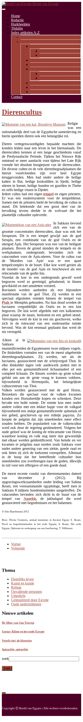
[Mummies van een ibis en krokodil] (54, 341)
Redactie (17, 20)
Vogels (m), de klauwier (17, 640)
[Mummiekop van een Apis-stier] (26, 225)
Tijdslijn (17, 28)
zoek (5, 659)
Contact (16, 97)
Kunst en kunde (41, 65)
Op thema (28, 42)
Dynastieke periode (53, 78)
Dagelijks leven (41, 60)
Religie (35, 46)
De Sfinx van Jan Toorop (18, 622)
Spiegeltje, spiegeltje (15, 649)
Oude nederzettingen (45, 92)
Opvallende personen (45, 69)
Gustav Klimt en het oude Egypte (23, 631)
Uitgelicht (37, 83)
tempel (48, 194)
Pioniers (45, 74)
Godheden (47, 51)
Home (15, 16)
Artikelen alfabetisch (35, 37)
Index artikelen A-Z (25, 33)
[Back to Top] (4, 692)
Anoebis (30, 499)
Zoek (7, 668)
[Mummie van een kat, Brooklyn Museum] (33, 124)
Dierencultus (22, 112)
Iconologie (47, 55)
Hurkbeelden (20, 24)
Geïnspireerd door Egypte (49, 87)
